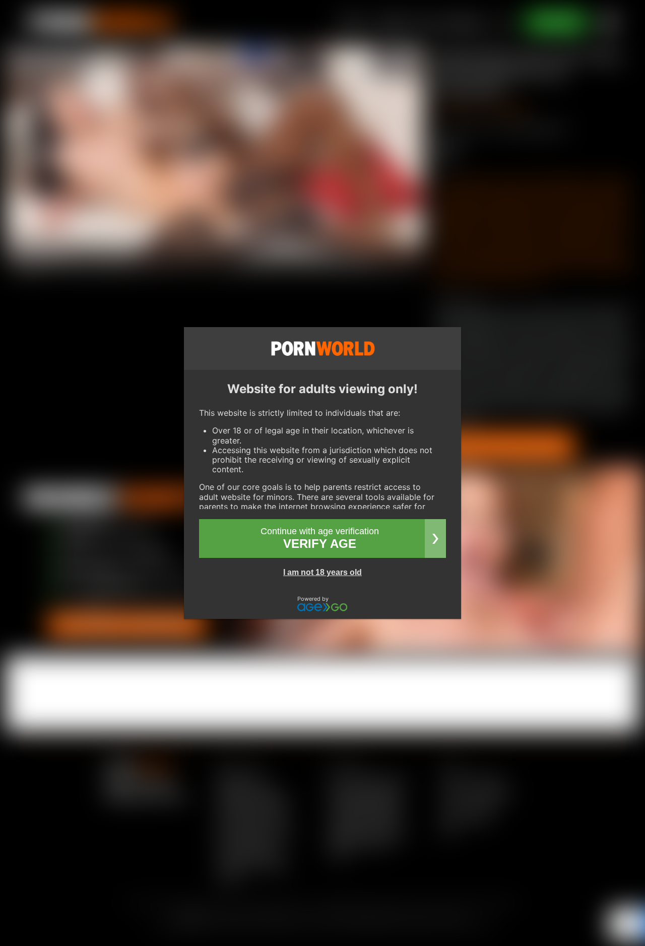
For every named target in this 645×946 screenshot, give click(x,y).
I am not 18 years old (322, 572)
